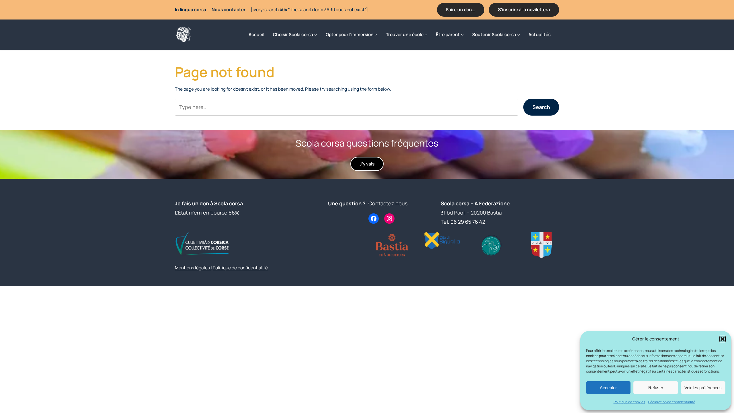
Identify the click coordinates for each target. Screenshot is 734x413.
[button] (722, 339)
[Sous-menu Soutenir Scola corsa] (518, 34)
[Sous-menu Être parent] (462, 34)
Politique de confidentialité (240, 268)
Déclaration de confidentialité (671, 402)
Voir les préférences (703, 387)
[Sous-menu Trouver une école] (426, 34)
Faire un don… (460, 10)
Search (541, 107)
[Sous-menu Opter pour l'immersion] (375, 34)
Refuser (655, 387)
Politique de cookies (629, 402)
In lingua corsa (190, 10)
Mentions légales (193, 268)
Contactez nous (387, 203)
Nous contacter (228, 10)
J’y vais (367, 164)
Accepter (608, 387)
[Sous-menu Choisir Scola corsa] (315, 34)
